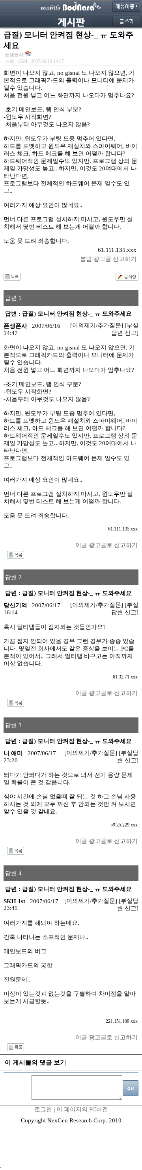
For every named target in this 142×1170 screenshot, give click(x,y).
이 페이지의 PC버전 (82, 1109)
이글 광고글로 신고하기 (106, 545)
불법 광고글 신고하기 (108, 259)
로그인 (43, 1109)
